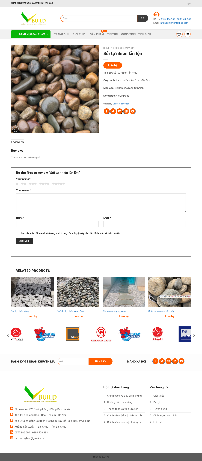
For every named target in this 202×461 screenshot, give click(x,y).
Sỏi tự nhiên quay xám (114, 311)
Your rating (23, 179)
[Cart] (187, 34)
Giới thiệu (79, 34)
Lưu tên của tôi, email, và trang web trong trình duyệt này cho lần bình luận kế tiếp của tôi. (71, 233)
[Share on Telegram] (133, 111)
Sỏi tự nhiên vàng (20, 311)
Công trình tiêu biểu (136, 34)
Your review (23, 190)
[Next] (190, 300)
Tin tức (112, 34)
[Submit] (142, 18)
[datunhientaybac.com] (33, 18)
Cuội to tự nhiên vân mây (161, 311)
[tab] (17, 142)
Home (106, 48)
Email (107, 217)
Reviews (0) (17, 142)
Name (20, 217)
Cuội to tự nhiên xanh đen (70, 311)
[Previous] (11, 300)
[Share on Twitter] (113, 111)
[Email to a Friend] (120, 111)
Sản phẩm (97, 34)
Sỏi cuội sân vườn (123, 48)
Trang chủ (61, 34)
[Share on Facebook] (107, 111)
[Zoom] (15, 128)
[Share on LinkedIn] (126, 111)
